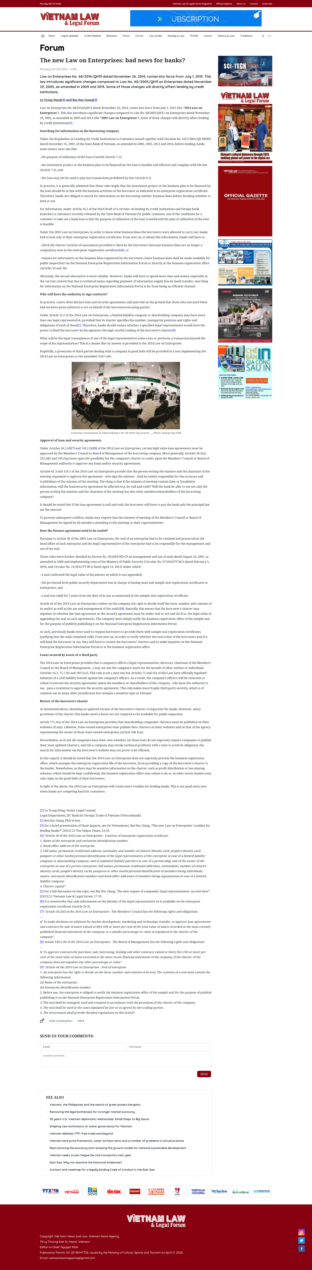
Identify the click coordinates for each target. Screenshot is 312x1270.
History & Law (226, 35)
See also (55, 1097)
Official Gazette (224, 3)
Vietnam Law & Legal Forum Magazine (192, 3)
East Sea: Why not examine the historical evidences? (86, 1162)
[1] (42, 810)
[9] (122, 609)
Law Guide (155, 35)
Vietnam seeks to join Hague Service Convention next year (90, 1155)
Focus (126, 35)
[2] (42, 820)
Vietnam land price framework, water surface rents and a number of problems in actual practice (117, 1140)
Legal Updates (70, 35)
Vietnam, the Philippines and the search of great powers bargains (95, 1104)
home (43, 35)
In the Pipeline (92, 35)
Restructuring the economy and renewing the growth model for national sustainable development (118, 1148)
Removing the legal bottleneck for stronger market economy (92, 1112)
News (52, 35)
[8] (95, 448)
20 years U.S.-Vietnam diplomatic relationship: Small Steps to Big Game (99, 1119)
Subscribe (267, 3)
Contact (254, 3)
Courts (208, 35)
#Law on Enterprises (60, 1020)
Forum (139, 35)
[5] (79, 325)
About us (241, 3)
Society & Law (176, 35)
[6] (174, 330)
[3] (70, 123)
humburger (269, 35)
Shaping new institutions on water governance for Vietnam (91, 1126)
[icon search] (263, 35)
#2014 (81, 1020)
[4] (121, 250)
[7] (73, 448)
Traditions (246, 35)
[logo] (156, 1221)
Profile (194, 35)
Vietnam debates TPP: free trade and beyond (81, 1133)
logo (69, 19)
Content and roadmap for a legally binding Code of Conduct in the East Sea (102, 1169)
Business (112, 35)
